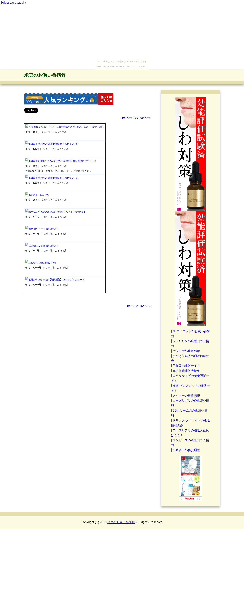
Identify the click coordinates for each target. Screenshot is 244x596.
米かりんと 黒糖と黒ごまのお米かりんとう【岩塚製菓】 (57, 211)
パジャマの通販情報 (186, 351)
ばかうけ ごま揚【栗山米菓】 (43, 245)
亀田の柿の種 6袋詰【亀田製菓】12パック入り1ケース (56, 279)
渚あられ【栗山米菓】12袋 (42, 262)
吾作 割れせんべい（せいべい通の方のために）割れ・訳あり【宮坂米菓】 (66, 127)
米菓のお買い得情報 (45, 75)
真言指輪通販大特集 (186, 370)
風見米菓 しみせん (38, 194)
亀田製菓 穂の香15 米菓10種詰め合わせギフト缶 (53, 177)
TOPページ (127, 117)
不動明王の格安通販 (186, 450)
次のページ (145, 117)
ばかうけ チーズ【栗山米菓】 (43, 228)
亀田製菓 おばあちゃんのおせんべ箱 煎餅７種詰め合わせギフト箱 (62, 161)
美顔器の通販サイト (186, 365)
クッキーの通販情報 (186, 395)
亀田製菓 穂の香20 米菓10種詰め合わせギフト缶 (53, 144)
